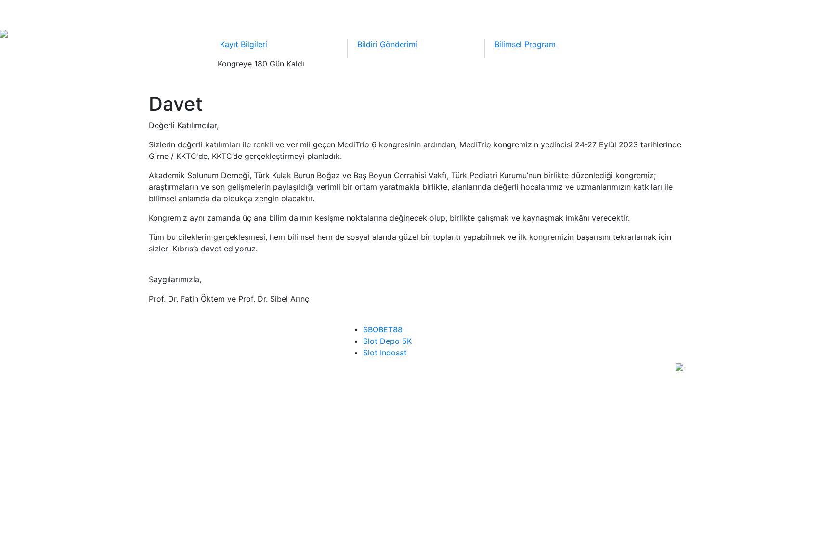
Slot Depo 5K (387, 341)
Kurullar (235, 13)
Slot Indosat (385, 352)
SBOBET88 (383, 329)
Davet (185, 13)
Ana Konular (305, 13)
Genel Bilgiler (582, 13)
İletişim (653, 13)
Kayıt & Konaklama (490, 13)
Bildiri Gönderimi (392, 13)
